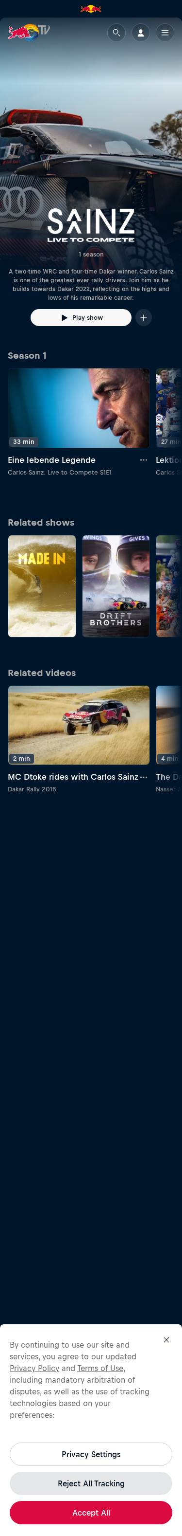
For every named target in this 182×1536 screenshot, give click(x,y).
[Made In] (42, 586)
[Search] (116, 32)
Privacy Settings (91, 1454)
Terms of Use (100, 1368)
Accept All (91, 1512)
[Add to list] (143, 317)
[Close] (166, 1340)
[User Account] (141, 32)
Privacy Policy (34, 1368)
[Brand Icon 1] (91, 9)
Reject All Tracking (91, 1483)
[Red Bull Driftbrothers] (116, 586)
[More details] (144, 460)
